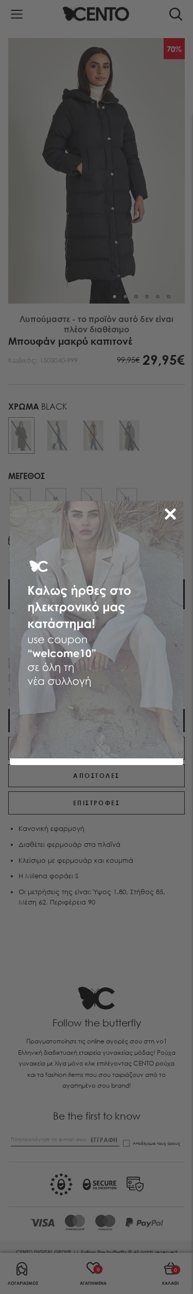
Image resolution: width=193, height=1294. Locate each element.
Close (172, 512)
